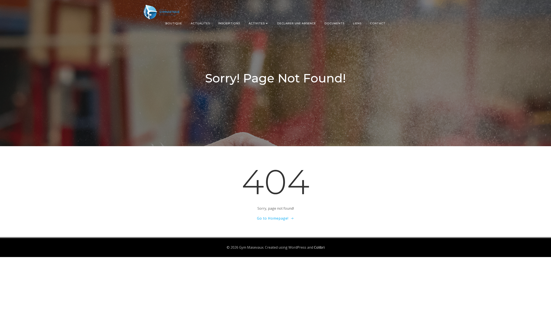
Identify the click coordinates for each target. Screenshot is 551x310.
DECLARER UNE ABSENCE (296, 23)
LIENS (357, 23)
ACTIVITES (257, 23)
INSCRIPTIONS (229, 23)
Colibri (319, 247)
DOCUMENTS (334, 23)
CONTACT (377, 23)
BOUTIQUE (174, 23)
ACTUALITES (200, 23)
